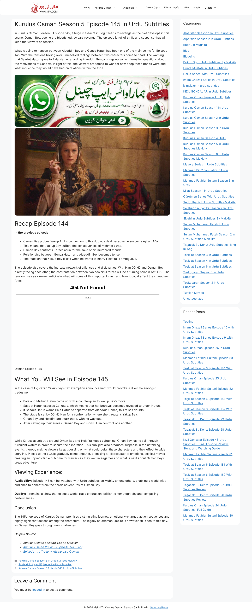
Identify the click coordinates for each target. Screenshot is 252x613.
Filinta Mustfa (171, 7)
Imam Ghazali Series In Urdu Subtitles (209, 80)
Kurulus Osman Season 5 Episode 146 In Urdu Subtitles (50, 568)
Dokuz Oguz (153, 7)
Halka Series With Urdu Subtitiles (206, 74)
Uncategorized (193, 298)
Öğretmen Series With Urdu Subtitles (208, 196)
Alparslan (128, 7)
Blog (186, 50)
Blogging (189, 56)
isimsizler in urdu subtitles (201, 85)
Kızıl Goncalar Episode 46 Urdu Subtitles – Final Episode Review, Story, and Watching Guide (206, 444)
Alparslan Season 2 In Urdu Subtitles (208, 39)
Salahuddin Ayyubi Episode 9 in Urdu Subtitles (45, 564)
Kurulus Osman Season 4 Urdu (204, 138)
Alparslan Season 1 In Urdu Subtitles (208, 33)
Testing (188, 321)
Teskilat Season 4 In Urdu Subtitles (207, 260)
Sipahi (196, 7)
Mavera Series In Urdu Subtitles (205, 164)
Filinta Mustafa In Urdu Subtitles (205, 68)
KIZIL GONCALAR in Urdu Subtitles (207, 91)
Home (87, 7)
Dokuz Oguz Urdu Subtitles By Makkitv (209, 62)
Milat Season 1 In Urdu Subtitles (205, 190)
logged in (38, 589)
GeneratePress (159, 607)
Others (208, 7)
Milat (186, 7)
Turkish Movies (193, 292)
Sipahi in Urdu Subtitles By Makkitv (207, 218)
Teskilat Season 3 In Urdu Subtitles (207, 255)
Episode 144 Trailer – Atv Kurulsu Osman (51, 551)
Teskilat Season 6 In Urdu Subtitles (207, 266)
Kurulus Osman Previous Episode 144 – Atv (52, 547)
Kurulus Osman (103, 7)
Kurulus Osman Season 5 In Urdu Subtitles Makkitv (48, 560)
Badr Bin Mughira (195, 45)
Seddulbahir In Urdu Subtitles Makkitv (209, 202)
